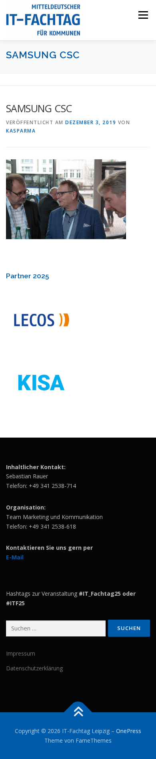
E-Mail (15, 557)
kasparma (21, 130)
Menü (142, 15)
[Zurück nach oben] (78, 712)
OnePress (128, 731)
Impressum (20, 653)
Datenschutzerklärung (34, 668)
